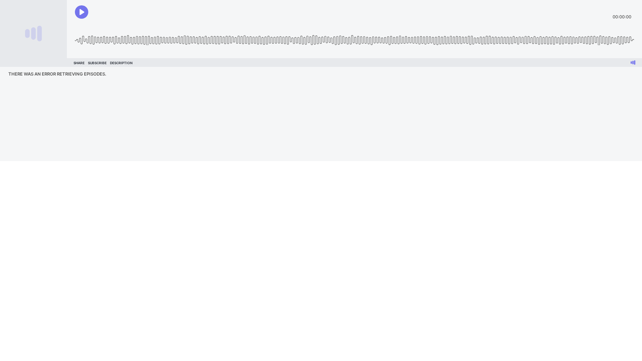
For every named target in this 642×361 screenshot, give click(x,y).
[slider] (354, 37)
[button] (81, 12)
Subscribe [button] (97, 63)
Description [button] (121, 63)
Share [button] (79, 63)
